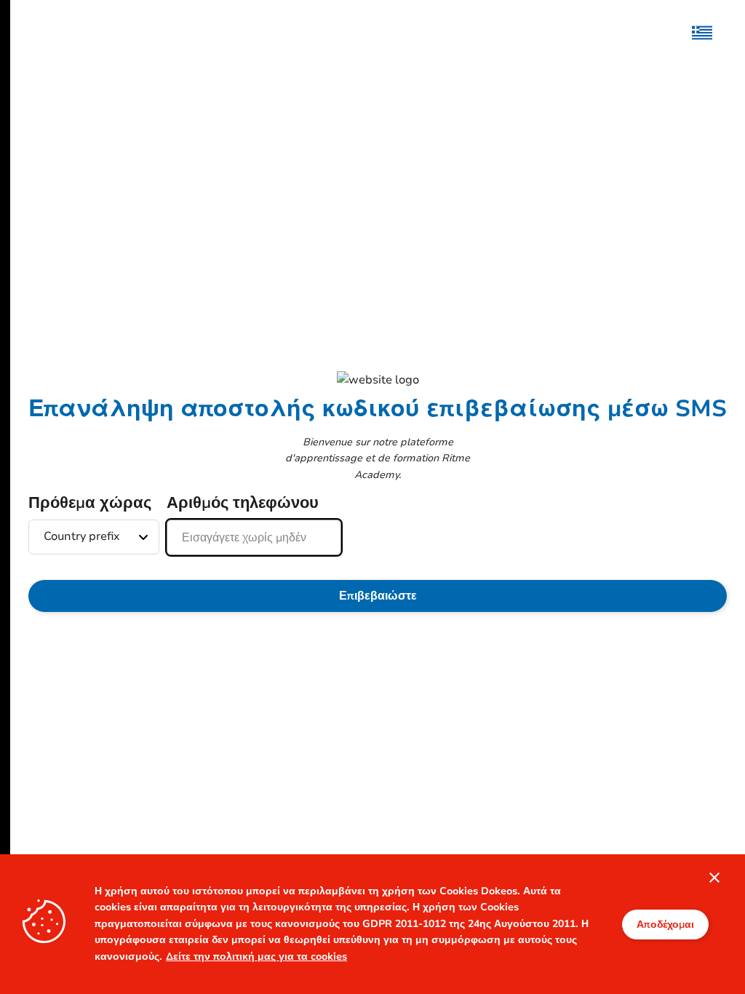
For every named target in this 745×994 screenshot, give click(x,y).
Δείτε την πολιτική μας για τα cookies (256, 956)
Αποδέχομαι (665, 924)
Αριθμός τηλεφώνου (243, 503)
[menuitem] (709, 32)
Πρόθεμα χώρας (89, 503)
